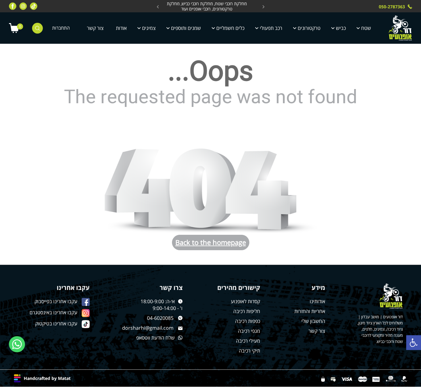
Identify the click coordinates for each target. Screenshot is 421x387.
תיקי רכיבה (249, 350)
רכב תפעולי (271, 28)
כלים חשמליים (230, 28)
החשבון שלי (313, 321)
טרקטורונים (309, 28)
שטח (366, 28)
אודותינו (317, 301)
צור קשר (95, 28)
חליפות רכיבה (246, 311)
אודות (121, 28)
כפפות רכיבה (247, 321)
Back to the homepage (210, 242)
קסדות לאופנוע (245, 301)
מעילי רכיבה (248, 340)
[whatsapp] (17, 344)
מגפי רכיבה (249, 331)
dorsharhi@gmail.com (148, 327)
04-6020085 (160, 318)
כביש (341, 28)
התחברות (61, 28)
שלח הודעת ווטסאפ (155, 337)
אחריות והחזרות (309, 311)
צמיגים (149, 28)
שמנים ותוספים (186, 28)
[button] (413, 342)
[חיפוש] (37, 28)
